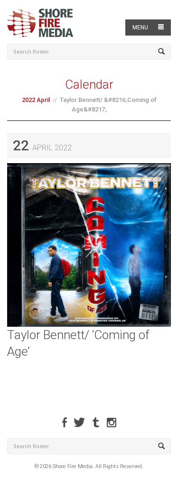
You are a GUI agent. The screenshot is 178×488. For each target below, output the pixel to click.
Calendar (89, 84)
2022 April (36, 99)
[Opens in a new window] (64, 422)
